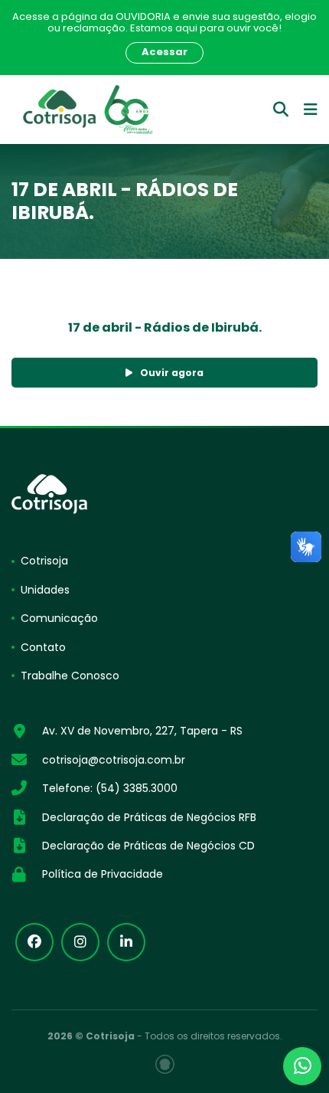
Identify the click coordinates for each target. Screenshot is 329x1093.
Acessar (164, 51)
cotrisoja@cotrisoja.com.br (113, 759)
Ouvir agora (172, 372)
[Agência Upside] (164, 1064)
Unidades (45, 589)
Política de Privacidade (102, 874)
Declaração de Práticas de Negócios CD (148, 845)
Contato (43, 647)
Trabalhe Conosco (70, 675)
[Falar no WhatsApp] (302, 1066)
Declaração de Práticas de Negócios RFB (149, 817)
